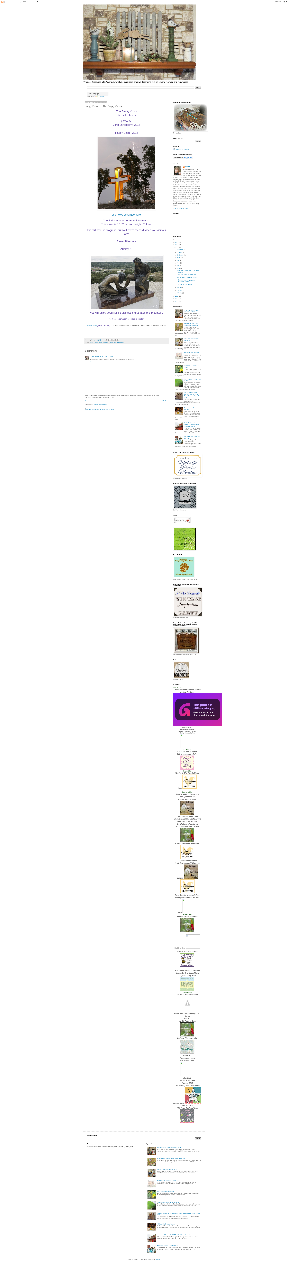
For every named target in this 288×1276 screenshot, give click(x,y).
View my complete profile (181, 208)
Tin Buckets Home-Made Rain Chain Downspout (191, 324)
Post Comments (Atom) (100, 404)
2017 (177, 239)
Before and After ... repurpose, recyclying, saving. (186, 280)
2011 (177, 301)
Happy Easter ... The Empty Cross (187, 277)
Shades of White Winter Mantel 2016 (191, 339)
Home (127, 401)
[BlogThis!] (111, 340)
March (179, 287)
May (178, 265)
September (180, 255)
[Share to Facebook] (116, 340)
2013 (177, 296)
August (179, 257)
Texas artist (92, 326)
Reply (92, 362)
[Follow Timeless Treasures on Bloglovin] (183, 159)
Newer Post (88, 401)
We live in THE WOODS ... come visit (168, 1180)
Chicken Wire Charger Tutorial (166, 1224)
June (178, 263)
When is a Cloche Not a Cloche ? (187, 275)
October (179, 252)
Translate (102, 96)
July (178, 260)
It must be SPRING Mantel (184, 284)
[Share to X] (113, 340)
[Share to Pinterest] (118, 340)
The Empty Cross (119, 342)
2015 (177, 245)
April (178, 268)
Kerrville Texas (98, 342)
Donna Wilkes (94, 356)
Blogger (158, 1259)
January (179, 293)
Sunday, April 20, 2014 (106, 356)
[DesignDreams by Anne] (187, 747)
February (180, 290)
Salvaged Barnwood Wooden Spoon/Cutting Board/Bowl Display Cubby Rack (192, 395)
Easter (91, 342)
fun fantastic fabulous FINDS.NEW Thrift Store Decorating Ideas (191, 424)
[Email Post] (105, 340)
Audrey (187, 167)
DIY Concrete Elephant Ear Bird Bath (168, 1202)
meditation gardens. (108, 342)
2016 (177, 242)
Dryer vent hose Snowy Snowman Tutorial (191, 311)
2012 (177, 299)
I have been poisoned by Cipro (166, 1191)
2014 (177, 247)
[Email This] (109, 340)
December (180, 250)
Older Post (165, 401)
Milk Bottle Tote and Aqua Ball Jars (167, 1246)
